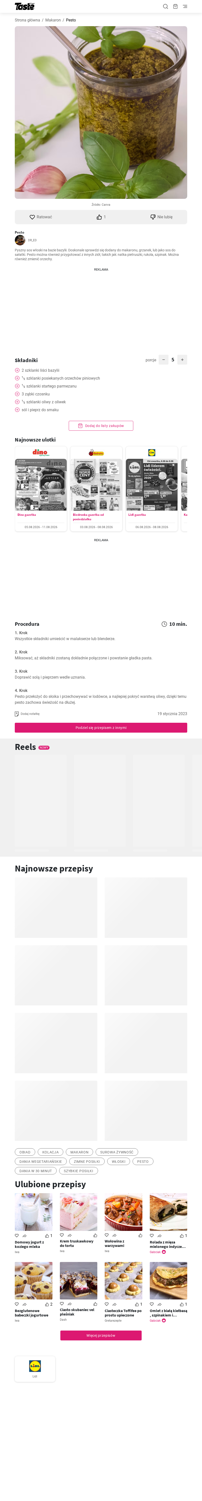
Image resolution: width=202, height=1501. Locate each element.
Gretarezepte (113, 1320)
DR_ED (32, 240)
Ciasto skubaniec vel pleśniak (77, 1311)
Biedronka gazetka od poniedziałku (88, 517)
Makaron (53, 20)
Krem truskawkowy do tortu (76, 1243)
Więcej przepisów (100, 1335)
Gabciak (155, 1252)
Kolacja (50, 1152)
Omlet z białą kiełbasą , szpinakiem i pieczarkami (168, 1312)
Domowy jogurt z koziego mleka (29, 1244)
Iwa (17, 1252)
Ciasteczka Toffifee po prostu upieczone (123, 1312)
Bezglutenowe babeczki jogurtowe (31, 1312)
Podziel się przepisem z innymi (101, 728)
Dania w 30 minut (35, 1171)
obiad (25, 1152)
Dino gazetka (26, 515)
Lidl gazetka (137, 515)
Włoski (118, 1162)
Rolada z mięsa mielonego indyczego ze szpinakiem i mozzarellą (168, 1244)
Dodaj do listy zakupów (104, 426)
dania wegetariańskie (40, 1162)
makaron (79, 1152)
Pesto (143, 1162)
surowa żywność (117, 1152)
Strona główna (27, 20)
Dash (63, 1319)
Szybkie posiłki (78, 1171)
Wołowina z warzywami (114, 1243)
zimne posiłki (87, 1162)
